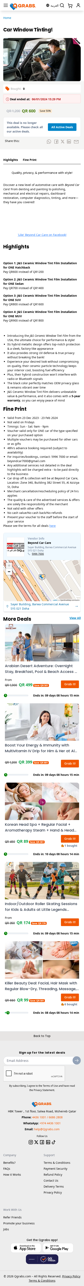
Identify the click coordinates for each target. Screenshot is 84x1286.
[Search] (62, 5)
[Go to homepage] (23, 5)
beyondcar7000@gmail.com (26, 461)
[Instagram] (30, 1142)
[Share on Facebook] (56, 141)
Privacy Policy (53, 1192)
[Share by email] (76, 141)
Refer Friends (12, 1217)
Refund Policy (53, 1174)
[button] (42, 577)
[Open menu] (5, 5)
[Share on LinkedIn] (69, 141)
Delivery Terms (54, 1186)
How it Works (12, 1174)
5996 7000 (38, 554)
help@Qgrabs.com (47, 1129)
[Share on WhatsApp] (49, 141)
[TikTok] (54, 1142)
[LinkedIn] (48, 1142)
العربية (55, 5)
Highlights (10, 160)
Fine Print (29, 160)
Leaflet (55, 600)
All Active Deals (62, 127)
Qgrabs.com (22, 1276)
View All (75, 618)
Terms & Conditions (57, 1163)
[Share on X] (62, 141)
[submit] (77, 1060)
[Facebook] (42, 1142)
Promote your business (19, 1223)
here (52, 526)
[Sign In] (78, 5)
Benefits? (9, 1163)
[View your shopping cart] (69, 5)
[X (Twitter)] (36, 1142)
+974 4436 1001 (50, 1123)
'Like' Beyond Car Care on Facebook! (42, 235)
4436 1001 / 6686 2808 (47, 1117)
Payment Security (55, 1169)
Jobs (6, 1229)
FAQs (6, 1169)
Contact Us (51, 1180)
